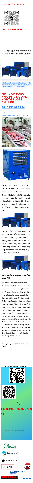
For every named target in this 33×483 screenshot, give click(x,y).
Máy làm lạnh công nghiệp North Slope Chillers (14, 83)
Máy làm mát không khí (8, 86)
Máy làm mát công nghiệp (24, 84)
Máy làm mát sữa (21, 86)
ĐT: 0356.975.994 (13, 107)
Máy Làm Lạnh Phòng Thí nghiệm (16, 83)
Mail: (3, 112)
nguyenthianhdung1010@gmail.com (15, 115)
